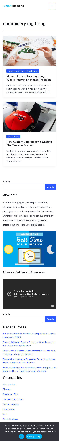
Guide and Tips (10, 394)
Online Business (11, 404)
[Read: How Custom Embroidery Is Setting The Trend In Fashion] (29, 116)
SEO (5, 414)
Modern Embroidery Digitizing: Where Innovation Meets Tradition (28, 78)
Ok (21, 436)
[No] (55, 431)
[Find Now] (29, 248)
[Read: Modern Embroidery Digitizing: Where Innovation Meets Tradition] (29, 50)
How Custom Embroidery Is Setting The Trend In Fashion (29, 143)
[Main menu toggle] (52, 6)
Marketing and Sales (15, 71)
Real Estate (9, 409)
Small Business (32, 71)
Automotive (9, 384)
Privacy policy (34, 436)
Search (6, 181)
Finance (7, 389)
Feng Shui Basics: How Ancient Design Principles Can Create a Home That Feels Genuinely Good (29, 369)
